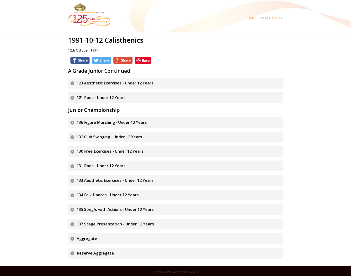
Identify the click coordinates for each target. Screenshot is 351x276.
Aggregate (87, 238)
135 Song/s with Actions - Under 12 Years (115, 209)
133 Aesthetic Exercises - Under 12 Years (115, 180)
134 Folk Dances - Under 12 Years (108, 195)
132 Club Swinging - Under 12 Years (109, 137)
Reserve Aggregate (95, 253)
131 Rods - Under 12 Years (101, 165)
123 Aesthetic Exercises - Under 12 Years (115, 83)
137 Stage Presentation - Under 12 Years (115, 224)
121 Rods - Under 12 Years (101, 97)
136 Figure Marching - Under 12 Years (112, 122)
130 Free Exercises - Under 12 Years (110, 151)
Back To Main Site (266, 18)
